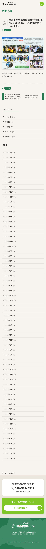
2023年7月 (10, 315)
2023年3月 (10, 330)
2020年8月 (10, 438)
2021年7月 (10, 389)
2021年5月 (10, 399)
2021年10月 (10, 379)
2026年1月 (10, 187)
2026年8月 (10, 152)
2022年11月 (10, 340)
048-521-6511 (24, 488)
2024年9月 (10, 251)
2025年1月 (10, 236)
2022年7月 (10, 355)
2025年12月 (10, 192)
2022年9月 (10, 345)
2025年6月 (10, 211)
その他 (9, 126)
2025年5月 (10, 216)
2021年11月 (10, 374)
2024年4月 (10, 275)
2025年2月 (10, 231)
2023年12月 (10, 295)
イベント (10, 117)
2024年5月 (10, 271)
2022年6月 (10, 359)
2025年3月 (10, 226)
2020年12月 (10, 419)
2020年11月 (10, 424)
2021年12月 (10, 369)
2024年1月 (10, 290)
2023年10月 (10, 300)
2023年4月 (10, 325)
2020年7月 (10, 443)
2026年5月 (10, 167)
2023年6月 (10, 320)
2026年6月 (10, 162)
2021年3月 (10, 409)
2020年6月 (10, 448)
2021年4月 (10, 404)
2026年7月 (10, 157)
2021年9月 (10, 384)
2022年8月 (10, 350)
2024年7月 (10, 261)
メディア (7, 30)
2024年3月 (10, 280)
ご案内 (9, 122)
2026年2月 (10, 182)
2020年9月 (10, 433)
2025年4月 (10, 221)
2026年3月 (10, 177)
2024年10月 (10, 246)
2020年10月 (10, 429)
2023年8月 (10, 310)
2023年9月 (10, 305)
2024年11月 (10, 241)
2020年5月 (10, 453)
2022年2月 (10, 364)
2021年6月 (10, 394)
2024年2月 (10, 285)
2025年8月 (10, 202)
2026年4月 (10, 172)
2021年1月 (10, 414)
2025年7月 (10, 206)
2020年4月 (10, 458)
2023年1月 (10, 335)
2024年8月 (10, 256)
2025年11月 (10, 197)
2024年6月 (10, 266)
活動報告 (10, 136)
